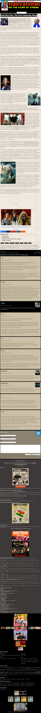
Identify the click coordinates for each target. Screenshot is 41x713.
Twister (1, 610)
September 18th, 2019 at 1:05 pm (6, 373)
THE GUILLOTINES (31, 59)
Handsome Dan (2, 581)
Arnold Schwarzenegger (24, 658)
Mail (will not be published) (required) (5, 437)
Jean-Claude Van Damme (30, 660)
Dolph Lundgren (23, 660)
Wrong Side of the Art (28, 685)
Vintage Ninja (22, 685)
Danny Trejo (14, 669)
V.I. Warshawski (2, 598)
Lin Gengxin (17, 243)
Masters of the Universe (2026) (4, 591)
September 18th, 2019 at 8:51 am (6, 352)
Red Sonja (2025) (3, 599)
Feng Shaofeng (12, 243)
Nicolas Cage (37, 660)
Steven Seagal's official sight (30, 684)
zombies (5, 675)
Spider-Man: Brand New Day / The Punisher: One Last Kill (14, 579)
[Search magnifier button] (25, 12)
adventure (3, 667)
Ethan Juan (7, 243)
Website (1, 440)
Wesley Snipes (23, 663)
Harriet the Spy (2, 609)
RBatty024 (4, 371)
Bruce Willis (30, 658)
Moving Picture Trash (17, 684)
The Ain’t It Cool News (3, 685)
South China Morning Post (11, 190)
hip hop (4, 670)
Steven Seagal (23, 661)
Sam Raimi (12, 672)
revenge (6, 672)
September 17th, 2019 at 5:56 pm (6, 305)
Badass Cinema (6, 12)
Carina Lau (2, 243)
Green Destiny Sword (32, 44)
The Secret (14, 145)
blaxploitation (20, 667)
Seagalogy (33, 672)
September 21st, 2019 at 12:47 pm (6, 385)
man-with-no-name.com (3, 684)
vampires (39, 673)
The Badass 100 (2, 655)
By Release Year (10, 658)
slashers (38, 672)
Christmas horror (3, 669)
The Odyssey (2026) (3, 595)
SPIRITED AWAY (17, 127)
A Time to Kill (2, 592)
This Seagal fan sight (11, 685)
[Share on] (27, 231)
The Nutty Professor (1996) (4, 612)
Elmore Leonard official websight (5, 679)
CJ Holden (2, 585)
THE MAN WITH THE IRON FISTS (31, 142)
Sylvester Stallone (34, 661)
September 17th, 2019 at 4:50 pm (6, 260)
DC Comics (18, 669)
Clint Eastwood (35, 658)
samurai (24, 672)
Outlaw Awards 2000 (16, 655)
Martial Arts (9, 246)
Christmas (38, 667)
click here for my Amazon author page (20, 491)
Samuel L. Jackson (18, 672)
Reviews (11, 12)
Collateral (3, 574)
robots (9, 672)
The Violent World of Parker (21, 679)
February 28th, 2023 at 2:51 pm (6, 397)
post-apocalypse (38, 670)
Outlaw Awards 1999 (9, 655)
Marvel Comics (16, 670)
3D (0, 667)
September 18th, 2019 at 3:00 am (6, 340)
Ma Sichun (21, 243)
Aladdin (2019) (5, 236)
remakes (2, 672)
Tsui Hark (29, 243)
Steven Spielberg (28, 661)
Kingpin (5, 558)
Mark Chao (26, 243)
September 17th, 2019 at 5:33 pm (6, 284)
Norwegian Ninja (5, 237)
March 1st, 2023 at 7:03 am (5, 413)
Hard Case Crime (13, 679)
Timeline (14, 658)
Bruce (24, 667)
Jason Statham (8, 670)
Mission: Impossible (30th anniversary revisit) (7, 608)
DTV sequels (33, 669)
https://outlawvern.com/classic (29, 711)
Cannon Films (33, 667)
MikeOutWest (4, 383)
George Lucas (39, 669)
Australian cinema (15, 667)
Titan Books (27, 679)
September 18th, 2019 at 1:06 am (6, 316)
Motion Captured (10, 684)
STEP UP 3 (9, 126)
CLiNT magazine (2, 689)
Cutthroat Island (37, 252)
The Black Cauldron (6, 240)
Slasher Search (3, 673)
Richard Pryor (23, 684)
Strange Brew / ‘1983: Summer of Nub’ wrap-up (7, 593)
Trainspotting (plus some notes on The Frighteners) (7, 600)
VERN (3, 303)
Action (36, 245)
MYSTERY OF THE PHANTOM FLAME (17, 20)
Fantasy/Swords (3, 246)
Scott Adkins (28, 672)
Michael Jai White (22, 670)
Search (15, 12)
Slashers (24, 655)
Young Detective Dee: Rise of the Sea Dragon (11, 239)
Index (1, 658)
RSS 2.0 (3, 248)
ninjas (34, 670)
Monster (14, 246)
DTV (21, 655)
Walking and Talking (3, 601)
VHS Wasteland (17, 685)
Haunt (1, 596)
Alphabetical (5, 658)
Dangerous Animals (3, 594)
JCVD (12, 670)
